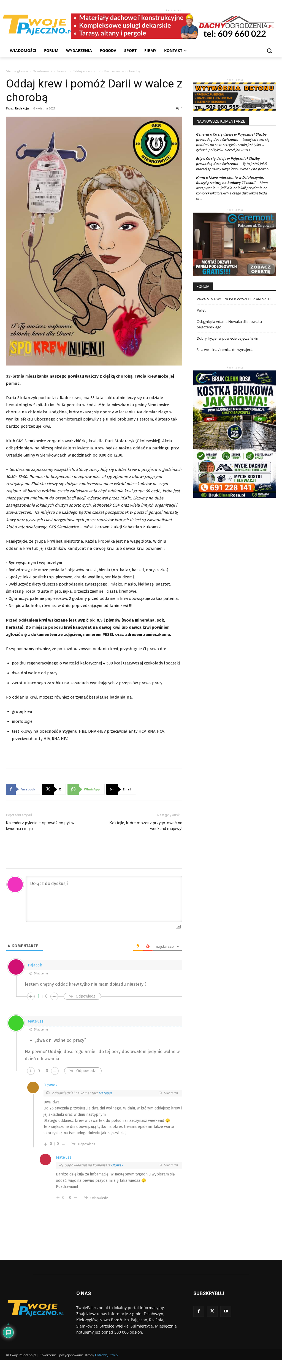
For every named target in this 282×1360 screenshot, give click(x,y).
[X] (212, 1311)
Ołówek (117, 1165)
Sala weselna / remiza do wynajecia (225, 349)
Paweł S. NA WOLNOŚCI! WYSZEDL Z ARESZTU (233, 298)
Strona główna (17, 71)
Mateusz (105, 1093)
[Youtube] (225, 1311)
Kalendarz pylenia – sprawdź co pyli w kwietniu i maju (40, 825)
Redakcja (22, 108)
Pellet (201, 310)
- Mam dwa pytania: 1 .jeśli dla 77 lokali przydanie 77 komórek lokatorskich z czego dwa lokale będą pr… (232, 190)
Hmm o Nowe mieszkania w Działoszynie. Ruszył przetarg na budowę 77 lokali (230, 180)
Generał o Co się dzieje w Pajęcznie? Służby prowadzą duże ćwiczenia (231, 137)
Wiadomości (42, 71)
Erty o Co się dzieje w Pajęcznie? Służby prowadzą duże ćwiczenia (228, 161)
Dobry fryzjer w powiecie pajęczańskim (228, 338)
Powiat (62, 71)
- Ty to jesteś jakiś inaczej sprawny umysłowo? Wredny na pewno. (232, 166)
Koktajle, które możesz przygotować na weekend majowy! (146, 825)
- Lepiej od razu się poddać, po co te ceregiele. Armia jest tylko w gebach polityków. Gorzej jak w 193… (232, 144)
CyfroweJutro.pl (106, 1355)
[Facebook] (198, 1311)
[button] (269, 50)
